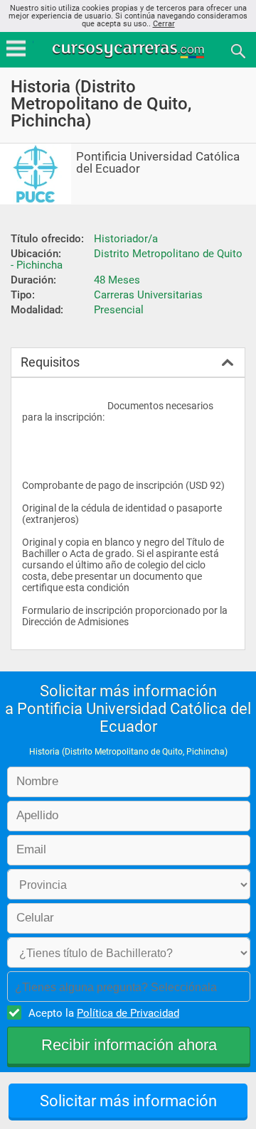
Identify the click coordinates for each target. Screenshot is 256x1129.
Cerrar (164, 23)
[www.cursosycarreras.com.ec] (129, 50)
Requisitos (50, 362)
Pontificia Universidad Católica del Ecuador (158, 163)
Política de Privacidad (128, 1013)
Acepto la (103, 1013)
